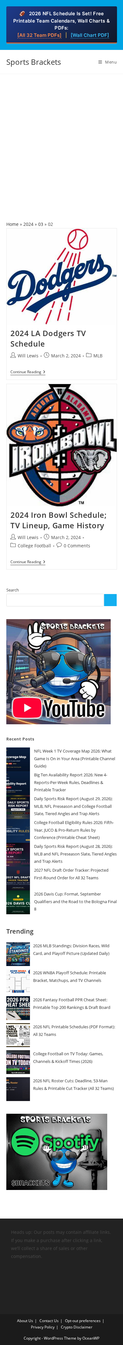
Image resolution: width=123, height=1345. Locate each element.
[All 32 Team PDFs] (39, 35)
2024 (28, 224)
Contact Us (49, 1320)
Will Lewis (28, 356)
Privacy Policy (43, 1327)
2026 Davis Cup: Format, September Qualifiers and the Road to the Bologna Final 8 (75, 901)
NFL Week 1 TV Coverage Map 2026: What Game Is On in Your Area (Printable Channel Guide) (74, 758)
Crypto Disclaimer (76, 1327)
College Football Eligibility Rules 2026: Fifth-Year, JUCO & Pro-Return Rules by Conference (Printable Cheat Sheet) (74, 830)
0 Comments (77, 546)
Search (12, 590)
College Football (34, 546)
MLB (97, 356)
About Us (25, 1320)
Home (12, 224)
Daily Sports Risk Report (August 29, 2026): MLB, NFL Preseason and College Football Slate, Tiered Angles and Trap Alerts (73, 806)
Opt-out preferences (83, 1320)
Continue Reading (27, 372)
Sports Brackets (33, 62)
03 (40, 224)
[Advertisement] (61, 139)
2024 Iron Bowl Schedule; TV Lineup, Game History (58, 520)
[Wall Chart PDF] (90, 35)
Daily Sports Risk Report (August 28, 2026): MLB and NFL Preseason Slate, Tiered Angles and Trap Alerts (75, 853)
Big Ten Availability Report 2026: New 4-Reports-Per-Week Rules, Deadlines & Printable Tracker (70, 782)
